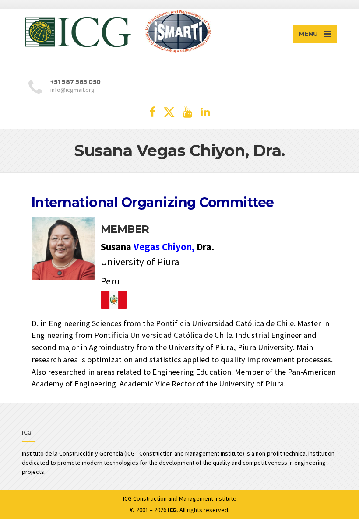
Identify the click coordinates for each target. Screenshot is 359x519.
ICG (127, 498)
